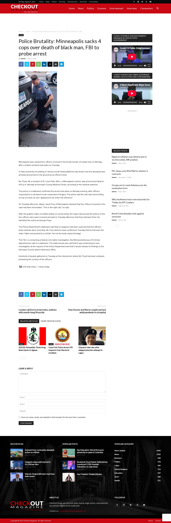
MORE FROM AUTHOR (51, 321)
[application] (132, 56)
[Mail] (142, 1)
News (47, 2)
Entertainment (72, 2)
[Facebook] (134, 1)
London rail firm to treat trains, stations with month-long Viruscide (38, 311)
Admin (23, 58)
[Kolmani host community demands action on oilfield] (16, 453)
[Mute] (145, 65)
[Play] (115, 65)
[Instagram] (138, 1)
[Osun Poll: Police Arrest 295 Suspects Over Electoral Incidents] (62, 336)
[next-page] (24, 358)
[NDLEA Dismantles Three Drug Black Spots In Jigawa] (32, 336)
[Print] (55, 64)
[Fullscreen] (149, 65)
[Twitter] (146, 1)
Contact (158, 521)
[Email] (49, 64)
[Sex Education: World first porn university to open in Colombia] (68, 453)
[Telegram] (61, 64)
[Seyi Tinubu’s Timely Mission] (68, 477)
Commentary (93, 2)
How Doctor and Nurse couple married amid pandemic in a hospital (87, 311)
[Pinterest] (32, 64)
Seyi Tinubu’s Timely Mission (89, 474)
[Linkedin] (44, 64)
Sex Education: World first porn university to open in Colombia (90, 451)
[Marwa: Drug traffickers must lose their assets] (16, 477)
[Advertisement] (85, 22)
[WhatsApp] (38, 64)
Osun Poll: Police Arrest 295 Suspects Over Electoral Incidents (61, 350)
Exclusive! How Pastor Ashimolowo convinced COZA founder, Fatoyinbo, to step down (92, 464)
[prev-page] (20, 358)
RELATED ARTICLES (29, 321)
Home (41, 2)
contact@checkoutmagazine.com (72, 511)
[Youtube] (150, 1)
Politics (54, 2)
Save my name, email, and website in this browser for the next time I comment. (53, 417)
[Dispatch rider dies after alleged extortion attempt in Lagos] (92, 336)
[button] (158, 8)
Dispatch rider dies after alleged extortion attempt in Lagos (90, 350)
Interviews (83, 2)
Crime (27, 31)
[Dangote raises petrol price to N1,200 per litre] (16, 465)
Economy (62, 2)
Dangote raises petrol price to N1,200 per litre (37, 463)
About (150, 521)
